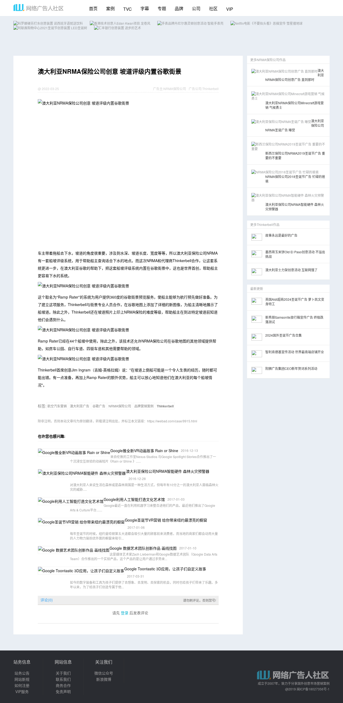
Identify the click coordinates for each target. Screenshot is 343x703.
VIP (229, 9)
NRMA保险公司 (174, 88)
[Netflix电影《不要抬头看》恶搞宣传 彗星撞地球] (266, 23)
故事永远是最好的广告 (281, 235)
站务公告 (21, 673)
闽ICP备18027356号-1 (313, 689)
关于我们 (63, 673)
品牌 (179, 8)
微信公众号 (103, 673)
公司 (196, 8)
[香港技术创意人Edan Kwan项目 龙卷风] (120, 23)
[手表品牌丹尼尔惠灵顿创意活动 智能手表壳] (190, 23)
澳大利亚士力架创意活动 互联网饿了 (291, 269)
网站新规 (21, 679)
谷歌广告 (98, 406)
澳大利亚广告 (79, 406)
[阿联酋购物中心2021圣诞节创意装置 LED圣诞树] (50, 27)
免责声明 (63, 691)
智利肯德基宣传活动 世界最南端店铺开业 (294, 351)
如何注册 (21, 685)
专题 (162, 8)
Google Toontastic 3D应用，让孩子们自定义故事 (165, 568)
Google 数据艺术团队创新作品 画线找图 (143, 548)
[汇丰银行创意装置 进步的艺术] (117, 27)
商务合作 (63, 685)
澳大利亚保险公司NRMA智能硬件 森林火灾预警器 (167, 471)
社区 (213, 8)
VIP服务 (22, 691)
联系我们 (63, 679)
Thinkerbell (210, 88)
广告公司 (195, 88)
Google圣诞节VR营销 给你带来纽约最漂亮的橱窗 (166, 520)
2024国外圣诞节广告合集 (283, 335)
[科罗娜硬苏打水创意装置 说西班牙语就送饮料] (48, 23)
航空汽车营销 (57, 406)
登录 (124, 612)
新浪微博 (103, 679)
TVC (127, 9)
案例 (110, 8)
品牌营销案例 (144, 406)
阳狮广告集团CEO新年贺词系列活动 (291, 368)
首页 (93, 8)
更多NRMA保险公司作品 (268, 59)
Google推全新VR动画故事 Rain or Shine (144, 450)
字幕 (144, 8)
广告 (156, 88)
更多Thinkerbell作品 (264, 224)
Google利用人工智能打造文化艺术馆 (134, 499)
